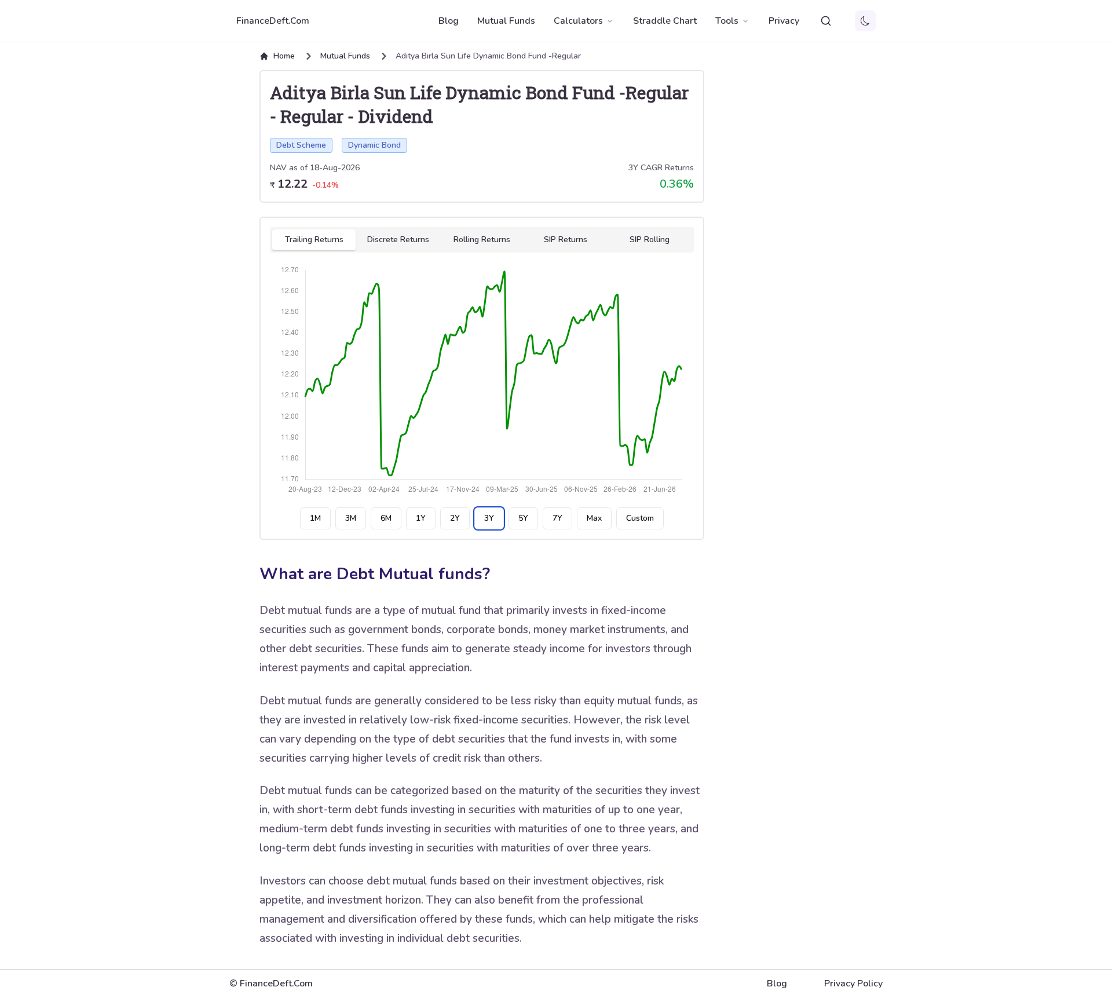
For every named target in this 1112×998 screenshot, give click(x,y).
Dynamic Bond (374, 145)
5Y (523, 518)
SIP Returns (565, 239)
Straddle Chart (665, 20)
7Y (557, 518)
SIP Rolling (650, 239)
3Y (489, 518)
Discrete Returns (398, 239)
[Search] (825, 20)
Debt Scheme (301, 145)
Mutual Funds (506, 20)
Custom (640, 518)
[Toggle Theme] (865, 20)
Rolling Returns (481, 239)
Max (594, 518)
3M (350, 518)
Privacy (784, 20)
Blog (448, 20)
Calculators (578, 20)
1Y (421, 518)
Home (284, 55)
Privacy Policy (853, 983)
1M (315, 518)
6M (386, 518)
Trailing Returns (314, 239)
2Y (455, 518)
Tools (726, 20)
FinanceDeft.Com (272, 20)
